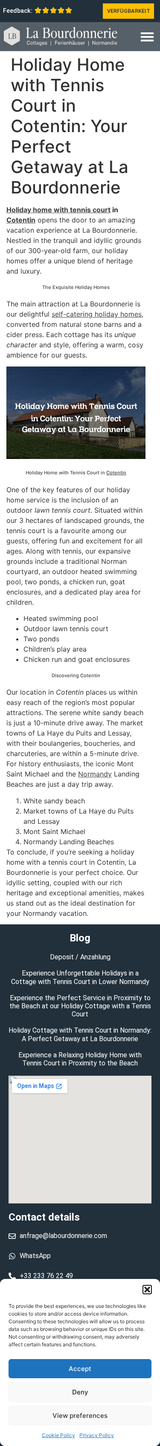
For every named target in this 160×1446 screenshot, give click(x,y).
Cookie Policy (58, 1435)
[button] (147, 1289)
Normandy (95, 774)
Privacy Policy (96, 1435)
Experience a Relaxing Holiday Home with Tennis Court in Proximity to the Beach (80, 1059)
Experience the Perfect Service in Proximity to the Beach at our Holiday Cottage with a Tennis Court (80, 1006)
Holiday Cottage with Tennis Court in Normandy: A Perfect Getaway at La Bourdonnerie (80, 1034)
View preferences (80, 1415)
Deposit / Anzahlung (80, 957)
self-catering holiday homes (97, 314)
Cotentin (20, 220)
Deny (80, 1392)
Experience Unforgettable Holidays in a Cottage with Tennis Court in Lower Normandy (80, 977)
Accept (80, 1369)
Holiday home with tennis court (58, 209)
